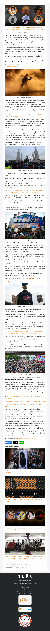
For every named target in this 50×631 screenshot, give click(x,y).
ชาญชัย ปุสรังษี (19, 564)
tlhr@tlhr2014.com (26, 589)
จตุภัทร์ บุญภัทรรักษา (10, 564)
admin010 (26, 32)
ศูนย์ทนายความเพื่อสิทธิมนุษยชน (27, 586)
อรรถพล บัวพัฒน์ (9, 567)
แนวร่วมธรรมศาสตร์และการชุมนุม (21, 567)
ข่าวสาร (31, 32)
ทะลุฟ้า (35, 564)
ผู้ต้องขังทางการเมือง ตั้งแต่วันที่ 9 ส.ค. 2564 (24, 439)
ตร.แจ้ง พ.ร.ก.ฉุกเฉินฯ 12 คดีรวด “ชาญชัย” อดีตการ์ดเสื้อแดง (23, 279)
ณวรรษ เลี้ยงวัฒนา (28, 564)
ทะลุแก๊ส (40, 564)
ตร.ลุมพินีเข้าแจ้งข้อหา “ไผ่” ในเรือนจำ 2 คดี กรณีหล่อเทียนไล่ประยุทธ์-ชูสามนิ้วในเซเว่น (26, 401)
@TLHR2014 (26, 587)
